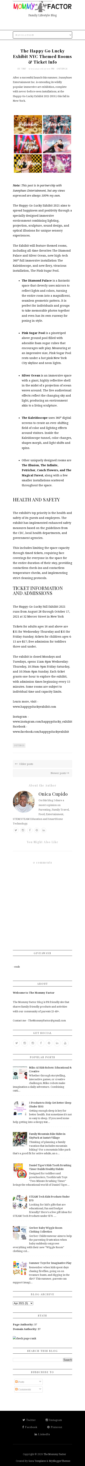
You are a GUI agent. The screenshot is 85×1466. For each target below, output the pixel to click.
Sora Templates (37, 1461)
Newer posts (58, 773)
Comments (24, 1389)
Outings (62, 68)
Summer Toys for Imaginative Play (50, 1262)
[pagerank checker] (24, 1338)
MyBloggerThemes (59, 1461)
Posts (21, 1381)
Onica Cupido (53, 794)
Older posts (26, 763)
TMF (24, 68)
